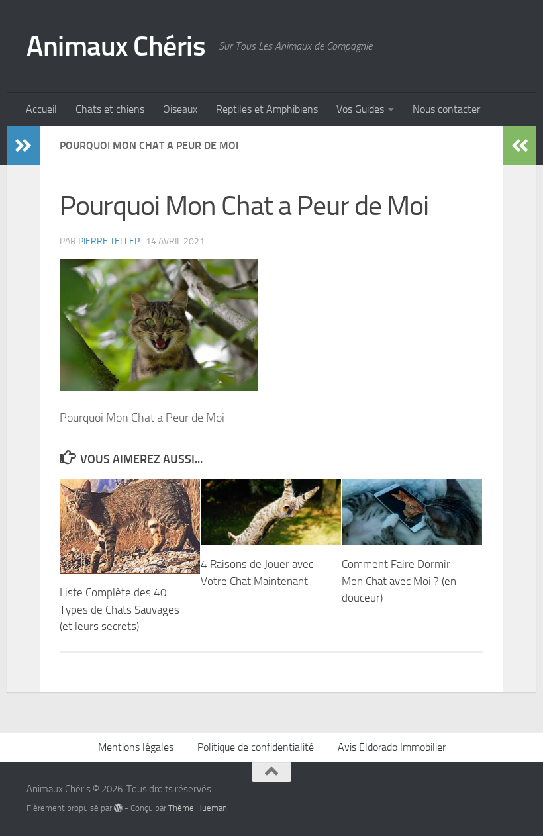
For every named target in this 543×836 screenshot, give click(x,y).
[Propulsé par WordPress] (118, 808)
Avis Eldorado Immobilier (392, 747)
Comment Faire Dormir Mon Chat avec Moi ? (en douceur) (399, 580)
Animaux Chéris (115, 46)
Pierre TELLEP (109, 241)
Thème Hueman (197, 808)
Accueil (41, 109)
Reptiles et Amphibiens (267, 109)
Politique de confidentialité (255, 747)
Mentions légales (135, 747)
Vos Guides (360, 109)
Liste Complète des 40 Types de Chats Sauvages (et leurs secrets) (119, 609)
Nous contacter (446, 109)
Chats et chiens (109, 109)
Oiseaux (180, 109)
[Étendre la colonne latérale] (23, 145)
